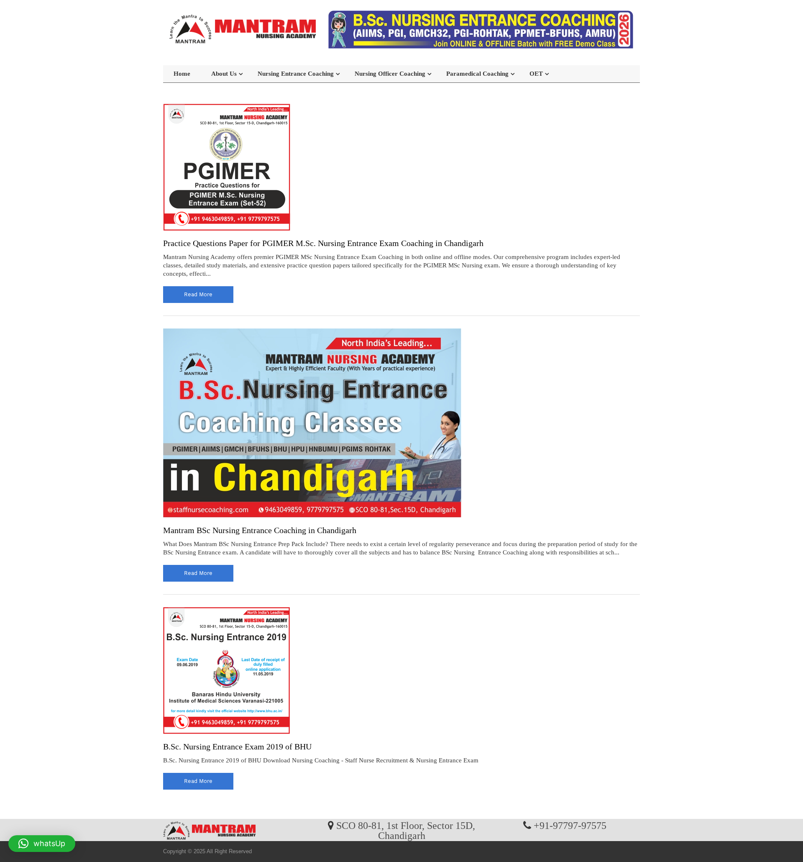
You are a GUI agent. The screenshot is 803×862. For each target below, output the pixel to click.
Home (182, 73)
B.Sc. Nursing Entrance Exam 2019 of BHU (237, 746)
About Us (224, 73)
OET (536, 73)
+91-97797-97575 (570, 825)
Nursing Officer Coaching (390, 73)
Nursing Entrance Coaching (296, 73)
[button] (41, 843)
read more (198, 294)
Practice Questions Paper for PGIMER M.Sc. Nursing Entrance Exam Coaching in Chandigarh (323, 243)
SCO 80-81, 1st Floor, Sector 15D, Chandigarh (405, 830)
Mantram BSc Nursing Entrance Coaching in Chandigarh (259, 530)
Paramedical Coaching (477, 73)
